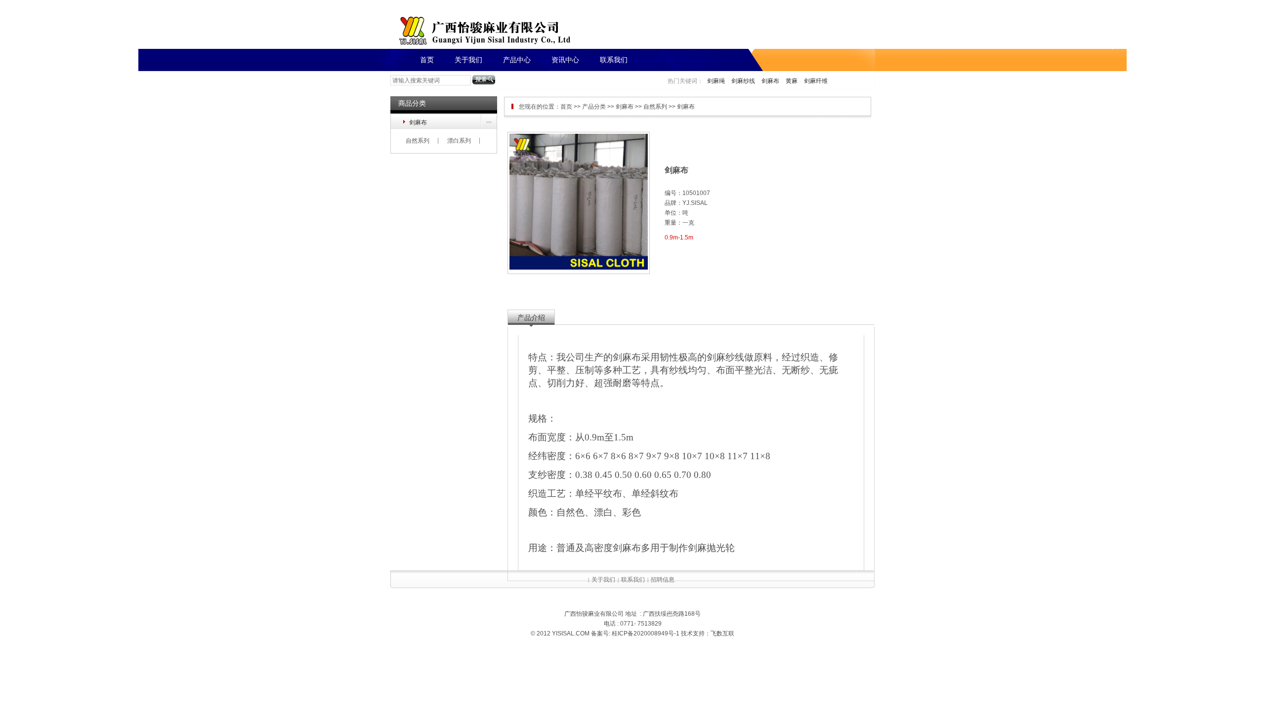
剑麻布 (770, 81)
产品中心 (517, 60)
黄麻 (792, 81)
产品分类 (594, 106)
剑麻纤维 (816, 81)
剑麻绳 (716, 81)
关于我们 (468, 60)
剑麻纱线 (743, 81)
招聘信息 (663, 579)
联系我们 (614, 60)
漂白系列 (459, 140)
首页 (427, 60)
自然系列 (417, 140)
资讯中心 (565, 60)
